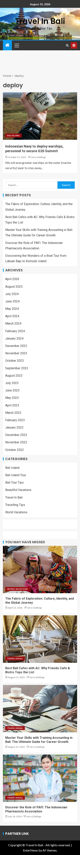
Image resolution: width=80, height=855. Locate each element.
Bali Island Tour (15, 475)
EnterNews (30, 850)
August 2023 (14, 375)
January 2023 (14, 427)
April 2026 (12, 279)
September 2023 (16, 368)
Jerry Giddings (38, 157)
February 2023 (15, 420)
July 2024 (12, 294)
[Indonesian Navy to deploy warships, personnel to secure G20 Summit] (40, 116)
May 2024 (12, 309)
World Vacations (16, 512)
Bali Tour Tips (14, 482)
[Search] (67, 45)
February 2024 (15, 331)
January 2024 (14, 338)
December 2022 (16, 435)
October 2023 (14, 360)
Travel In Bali (40, 21)
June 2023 (12, 390)
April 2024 (12, 316)
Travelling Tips (15, 505)
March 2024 (13, 323)
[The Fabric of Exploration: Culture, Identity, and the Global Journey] (40, 569)
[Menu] (16, 45)
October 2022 (14, 450)
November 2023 (16, 353)
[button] (16, 45)
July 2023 (12, 383)
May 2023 (12, 398)
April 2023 (12, 405)
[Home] (7, 45)
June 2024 (12, 301)
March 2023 (13, 413)
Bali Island (13, 135)
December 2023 (16, 346)
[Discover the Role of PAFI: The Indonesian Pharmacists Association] (40, 778)
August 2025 (14, 286)
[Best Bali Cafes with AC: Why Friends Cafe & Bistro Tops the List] (40, 639)
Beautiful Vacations (18, 490)
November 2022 (16, 442)
